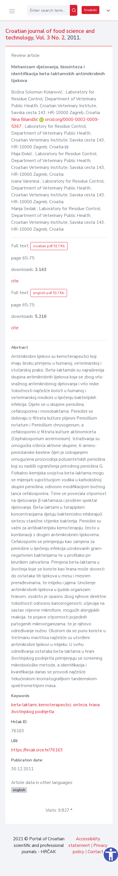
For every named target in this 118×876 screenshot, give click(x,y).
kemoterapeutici (55, 705)
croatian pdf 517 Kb (49, 246)
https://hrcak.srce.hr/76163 (37, 750)
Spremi (73, 868)
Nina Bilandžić (25, 119)
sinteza (80, 705)
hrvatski (90, 10)
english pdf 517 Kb (48, 293)
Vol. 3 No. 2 (50, 37)
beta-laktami (24, 705)
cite (15, 281)
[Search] (73, 10)
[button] (107, 10)
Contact (95, 852)
